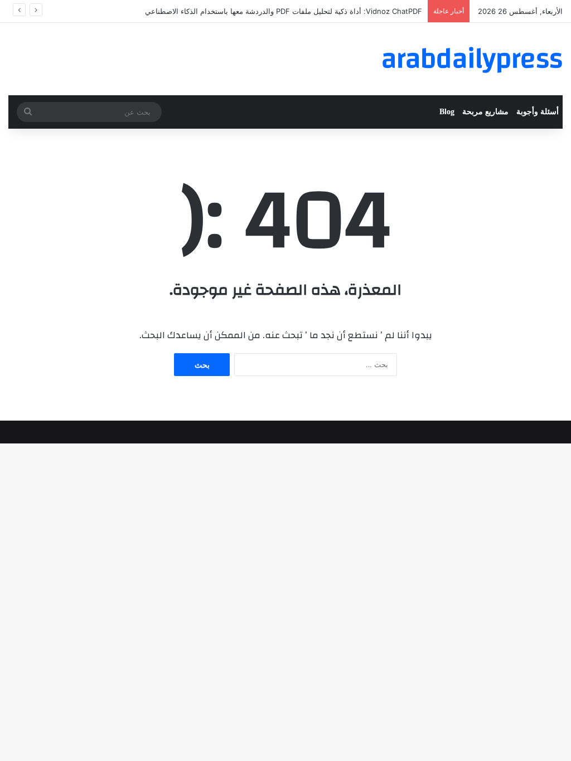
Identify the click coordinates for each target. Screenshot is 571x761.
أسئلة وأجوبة (537, 112)
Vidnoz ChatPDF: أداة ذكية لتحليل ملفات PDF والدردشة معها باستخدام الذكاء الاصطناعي (283, 11)
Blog (446, 112)
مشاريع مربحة (485, 112)
